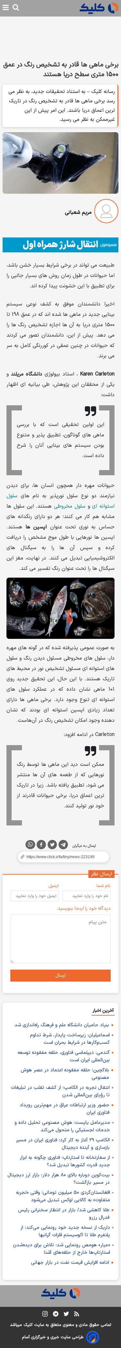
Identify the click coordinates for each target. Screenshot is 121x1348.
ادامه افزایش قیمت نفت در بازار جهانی (70, 1262)
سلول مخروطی (70, 506)
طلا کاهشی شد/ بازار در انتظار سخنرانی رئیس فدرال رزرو (63, 1213)
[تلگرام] (63, 846)
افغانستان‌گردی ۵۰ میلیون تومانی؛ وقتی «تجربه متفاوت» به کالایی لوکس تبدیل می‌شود (63, 1196)
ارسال (60, 975)
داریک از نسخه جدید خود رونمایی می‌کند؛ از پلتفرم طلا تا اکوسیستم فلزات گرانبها (65, 1231)
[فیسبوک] (41, 846)
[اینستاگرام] (45, 1315)
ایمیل (53, 885)
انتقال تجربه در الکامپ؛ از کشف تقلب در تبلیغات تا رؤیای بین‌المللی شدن (60, 1091)
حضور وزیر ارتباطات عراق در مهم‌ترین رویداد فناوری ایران (64, 1108)
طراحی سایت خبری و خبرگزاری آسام (53, 1337)
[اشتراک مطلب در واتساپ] (30, 844)
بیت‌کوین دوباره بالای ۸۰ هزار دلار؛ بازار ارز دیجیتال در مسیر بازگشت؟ (58, 1178)
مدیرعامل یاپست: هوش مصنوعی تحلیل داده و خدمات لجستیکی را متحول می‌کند (62, 1126)
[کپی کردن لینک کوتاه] (60, 857)
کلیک (28, 1325)
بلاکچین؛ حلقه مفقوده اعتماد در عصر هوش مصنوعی (65, 1073)
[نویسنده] (106, 212)
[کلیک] (99, 8)
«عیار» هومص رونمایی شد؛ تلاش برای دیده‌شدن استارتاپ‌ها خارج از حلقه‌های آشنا (61, 1248)
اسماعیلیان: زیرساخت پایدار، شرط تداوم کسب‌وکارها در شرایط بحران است (70, 1038)
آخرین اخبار (103, 1010)
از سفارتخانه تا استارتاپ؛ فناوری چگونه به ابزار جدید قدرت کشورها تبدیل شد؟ (65, 1161)
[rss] (76, 1315)
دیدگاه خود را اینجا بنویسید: (84, 908)
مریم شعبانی (78, 212)
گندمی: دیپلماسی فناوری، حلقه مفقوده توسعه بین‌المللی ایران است (63, 1056)
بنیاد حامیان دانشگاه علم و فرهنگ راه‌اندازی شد (62, 1025)
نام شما (103, 885)
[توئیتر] (52, 846)
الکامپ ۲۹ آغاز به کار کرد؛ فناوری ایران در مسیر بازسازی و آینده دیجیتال (63, 1143)
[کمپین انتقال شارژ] (60, 244)
